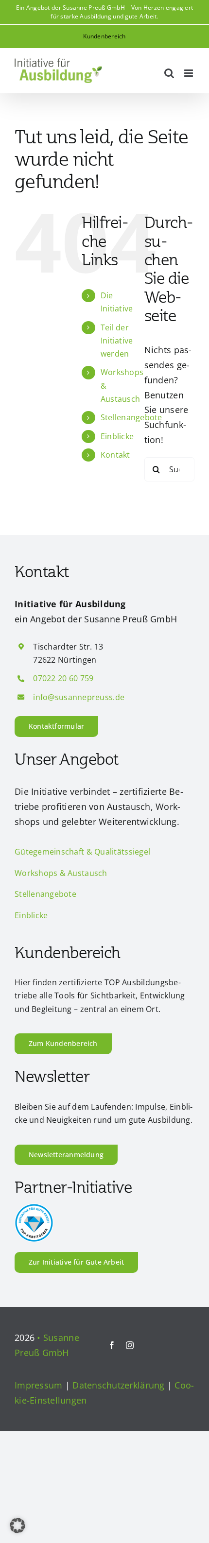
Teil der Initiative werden (117, 340)
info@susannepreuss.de (78, 697)
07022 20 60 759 (63, 678)
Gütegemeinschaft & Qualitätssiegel (82, 851)
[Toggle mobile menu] (189, 73)
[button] (17, 1525)
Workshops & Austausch (61, 873)
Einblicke (117, 436)
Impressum (38, 1385)
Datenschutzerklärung (118, 1385)
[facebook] (112, 1345)
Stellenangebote (131, 417)
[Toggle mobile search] (169, 73)
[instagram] (130, 1345)
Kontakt (115, 454)
